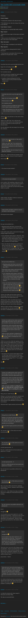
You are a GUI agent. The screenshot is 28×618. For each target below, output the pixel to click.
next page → (3, 603)
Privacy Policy (4, 613)
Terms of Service (22, 610)
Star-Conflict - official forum (7, 1)
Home (2, 610)
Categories (7, 610)
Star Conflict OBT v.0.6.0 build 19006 (13, 5)
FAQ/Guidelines (13, 610)
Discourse (8, 616)
